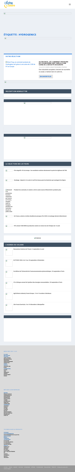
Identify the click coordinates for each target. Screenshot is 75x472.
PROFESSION (6, 360)
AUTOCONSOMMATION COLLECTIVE (11, 434)
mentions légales (7, 468)
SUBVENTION (6, 362)
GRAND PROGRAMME (55, 67)
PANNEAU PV (6, 446)
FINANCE (6, 407)
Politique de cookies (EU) (62, 467)
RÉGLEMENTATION (8, 359)
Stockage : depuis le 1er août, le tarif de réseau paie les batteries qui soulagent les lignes (40, 180)
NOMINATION (6, 414)
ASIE (5, 371)
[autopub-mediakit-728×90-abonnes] (38, 82)
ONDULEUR (6, 447)
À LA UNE (6, 354)
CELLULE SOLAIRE (7, 444)
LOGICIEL (6, 453)
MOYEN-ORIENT (7, 374)
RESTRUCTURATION (8, 413)
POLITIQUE (6, 356)
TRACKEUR (6, 457)
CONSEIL (6, 399)
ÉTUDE (5, 367)
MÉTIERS (6, 392)
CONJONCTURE (7, 366)
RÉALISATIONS (7, 355)
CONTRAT (6, 409)
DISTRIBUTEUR (7, 401)
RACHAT (5, 410)
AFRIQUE (6, 373)
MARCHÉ (6, 365)
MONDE (5, 375)
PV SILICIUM (6, 440)
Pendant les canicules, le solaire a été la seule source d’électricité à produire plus (37, 190)
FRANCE (10, 467)
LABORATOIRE (7, 403)
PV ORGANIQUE (7, 443)
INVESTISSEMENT (7, 411)
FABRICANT (6, 402)
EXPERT (5, 363)
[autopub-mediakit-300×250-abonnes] (37, 138)
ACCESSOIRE (6, 450)
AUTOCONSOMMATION (9, 433)
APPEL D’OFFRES (7, 357)
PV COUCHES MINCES (8, 441)
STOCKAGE (6, 432)
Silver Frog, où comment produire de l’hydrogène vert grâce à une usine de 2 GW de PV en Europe (53, 63)
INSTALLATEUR (7, 398)
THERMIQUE (6, 438)
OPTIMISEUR (6, 455)
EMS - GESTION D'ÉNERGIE (9, 451)
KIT (4, 452)
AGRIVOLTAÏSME (7, 436)
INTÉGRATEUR (7, 397)
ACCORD (6, 408)
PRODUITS (6, 445)
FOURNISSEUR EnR (8, 395)
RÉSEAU (5, 437)
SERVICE (6, 456)
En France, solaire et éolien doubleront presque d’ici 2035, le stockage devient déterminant (40, 216)
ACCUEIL (6, 467)
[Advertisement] (37, 329)
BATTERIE (6, 449)
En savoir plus (45, 76)
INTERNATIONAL (7, 368)
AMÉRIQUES (6, 372)
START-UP (6, 415)
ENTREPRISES (7, 404)
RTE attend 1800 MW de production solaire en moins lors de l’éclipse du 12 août (37, 226)
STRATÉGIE (64, 67)
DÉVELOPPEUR (7, 396)
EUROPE (48, 67)
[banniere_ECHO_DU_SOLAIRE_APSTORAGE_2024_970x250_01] (37, 21)
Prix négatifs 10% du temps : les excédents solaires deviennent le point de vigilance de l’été (40, 170)
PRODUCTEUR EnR (8, 394)
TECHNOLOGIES (7, 439)
